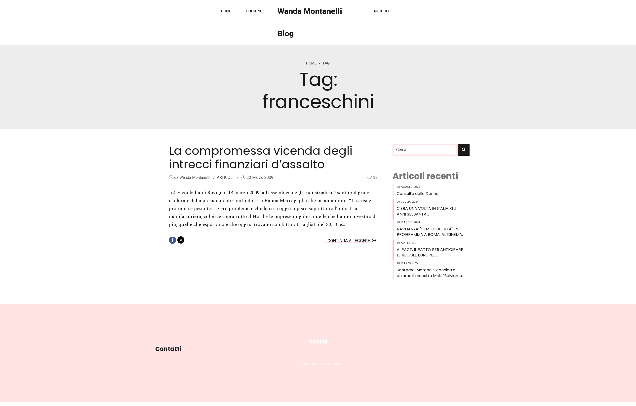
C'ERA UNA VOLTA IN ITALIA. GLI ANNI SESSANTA (426, 211)
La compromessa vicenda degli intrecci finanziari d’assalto (261, 158)
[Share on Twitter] (181, 240)
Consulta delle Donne (417, 193)
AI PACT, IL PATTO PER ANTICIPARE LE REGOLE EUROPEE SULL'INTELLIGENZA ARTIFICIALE (430, 252)
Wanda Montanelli (194, 177)
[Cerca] (464, 150)
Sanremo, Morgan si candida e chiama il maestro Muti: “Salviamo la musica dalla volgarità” (429, 273)
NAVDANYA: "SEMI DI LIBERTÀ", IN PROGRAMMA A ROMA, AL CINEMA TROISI (429, 232)
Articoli (381, 11)
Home (226, 11)
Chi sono (254, 11)
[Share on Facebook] (172, 240)
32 (375, 177)
